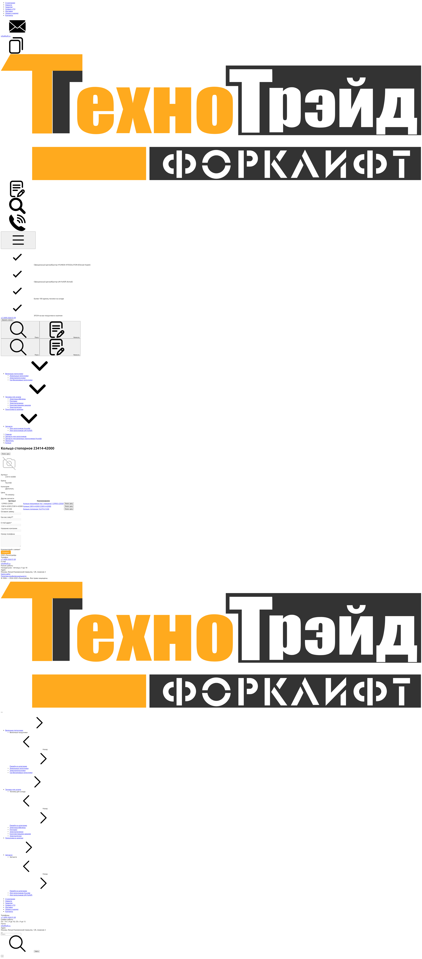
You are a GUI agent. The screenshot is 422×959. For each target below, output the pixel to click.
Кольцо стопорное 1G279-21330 (36, 509)
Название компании (9, 528)
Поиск (37, 337)
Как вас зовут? (6, 517)
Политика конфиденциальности (13, 576)
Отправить (5, 552)
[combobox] (211, 934)
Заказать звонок (7, 320)
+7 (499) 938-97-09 (8, 318)
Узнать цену (6, 454)
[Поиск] (17, 213)
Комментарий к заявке (10, 549)
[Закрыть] (2, 712)
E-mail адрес (6, 523)
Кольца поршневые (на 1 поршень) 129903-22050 (43, 503)
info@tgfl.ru (5, 36)
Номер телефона (8, 534)
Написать (76, 337)
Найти (37, 951)
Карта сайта (5, 574)
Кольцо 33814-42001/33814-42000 (37, 506)
